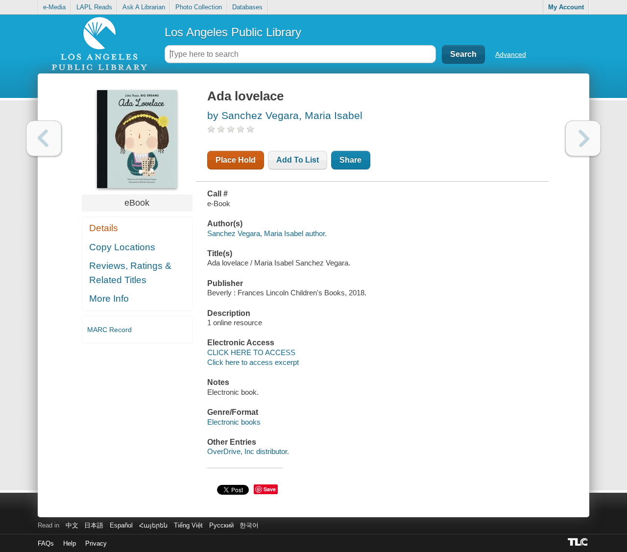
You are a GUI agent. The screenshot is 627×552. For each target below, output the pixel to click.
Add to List (297, 160)
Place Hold (236, 160)
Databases (247, 7)
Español (121, 525)
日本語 (93, 525)
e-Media (54, 7)
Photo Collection (198, 7)
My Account (566, 7)
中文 (72, 525)
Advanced (510, 54)
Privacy (96, 543)
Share (350, 160)
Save (270, 489)
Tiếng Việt (188, 525)
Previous (44, 138)
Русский (221, 525)
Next (583, 138)
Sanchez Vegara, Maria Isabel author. (267, 233)
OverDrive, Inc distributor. (248, 451)
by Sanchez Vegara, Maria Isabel (284, 115)
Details (103, 228)
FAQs (46, 543)
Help (69, 543)
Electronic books (234, 422)
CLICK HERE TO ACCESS (251, 352)
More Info (109, 298)
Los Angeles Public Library (233, 32)
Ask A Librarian (143, 7)
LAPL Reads (94, 7)
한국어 (249, 525)
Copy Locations (122, 247)
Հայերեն (153, 525)
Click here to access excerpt (253, 362)
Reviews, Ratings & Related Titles (130, 273)
